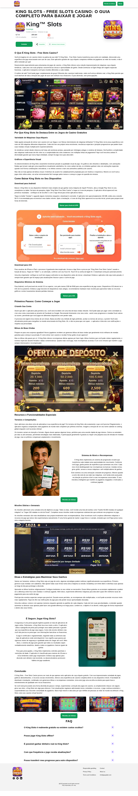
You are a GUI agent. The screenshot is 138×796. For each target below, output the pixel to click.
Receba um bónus (109, 3)
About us (102, 771)
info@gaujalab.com (105, 775)
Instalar (24, 44)
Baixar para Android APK (69, 205)
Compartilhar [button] (42, 44)
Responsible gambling (89, 768)
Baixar (120, 3)
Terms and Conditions (89, 775)
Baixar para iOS (69, 296)
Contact (102, 768)
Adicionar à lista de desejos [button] (58, 44)
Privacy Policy (87, 771)
